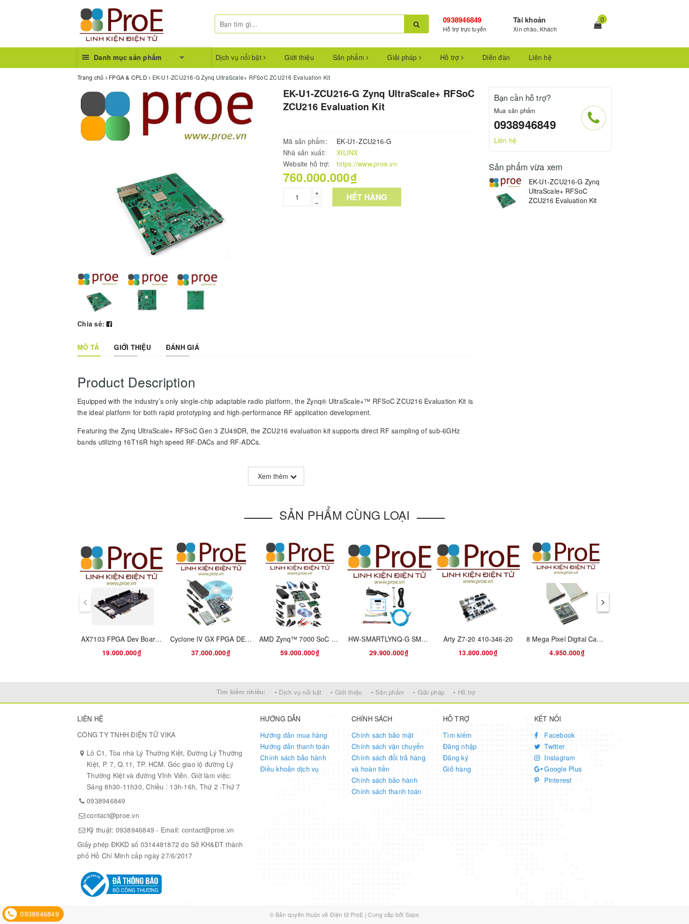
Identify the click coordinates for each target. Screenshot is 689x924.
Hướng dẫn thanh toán (295, 746)
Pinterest (557, 780)
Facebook (558, 735)
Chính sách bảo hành (293, 757)
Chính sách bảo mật (383, 735)
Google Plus (562, 768)
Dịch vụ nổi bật (239, 57)
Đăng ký (455, 757)
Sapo (412, 914)
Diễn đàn (496, 57)
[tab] (88, 347)
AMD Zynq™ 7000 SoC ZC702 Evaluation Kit (327, 639)
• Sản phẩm (387, 692)
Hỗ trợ (450, 57)
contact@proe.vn (113, 815)
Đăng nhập (460, 746)
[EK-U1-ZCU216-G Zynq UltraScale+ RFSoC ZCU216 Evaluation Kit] (506, 193)
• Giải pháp (428, 692)
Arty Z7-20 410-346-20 (478, 639)
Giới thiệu (299, 57)
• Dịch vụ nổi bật (298, 692)
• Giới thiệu (346, 692)
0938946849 (462, 20)
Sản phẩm (349, 57)
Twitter (553, 746)
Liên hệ (540, 57)
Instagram (559, 757)
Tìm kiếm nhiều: (241, 691)
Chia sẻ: (91, 323)
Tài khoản (529, 20)
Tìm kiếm (457, 735)
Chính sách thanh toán (386, 791)
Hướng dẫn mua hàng (294, 735)
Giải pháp (403, 57)
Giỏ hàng (457, 768)
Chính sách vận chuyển (388, 746)
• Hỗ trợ (464, 692)
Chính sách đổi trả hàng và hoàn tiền (389, 763)
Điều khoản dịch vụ (289, 768)
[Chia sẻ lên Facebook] (109, 323)
